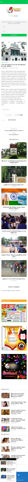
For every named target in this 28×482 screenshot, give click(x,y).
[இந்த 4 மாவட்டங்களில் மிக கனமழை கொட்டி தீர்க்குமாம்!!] (3, 470)
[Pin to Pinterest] (20, 115)
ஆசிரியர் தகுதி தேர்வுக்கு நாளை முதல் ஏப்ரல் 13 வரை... (11, 463)
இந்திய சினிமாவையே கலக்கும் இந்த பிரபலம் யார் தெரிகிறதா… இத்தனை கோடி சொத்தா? (17, 395)
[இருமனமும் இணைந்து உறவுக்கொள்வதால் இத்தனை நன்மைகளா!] (5, 440)
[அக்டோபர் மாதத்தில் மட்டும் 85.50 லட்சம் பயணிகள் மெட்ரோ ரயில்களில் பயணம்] (3, 476)
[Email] (16, 15)
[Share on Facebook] (17, 115)
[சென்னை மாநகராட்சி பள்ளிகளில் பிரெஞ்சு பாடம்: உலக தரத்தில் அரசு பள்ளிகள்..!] (14, 220)
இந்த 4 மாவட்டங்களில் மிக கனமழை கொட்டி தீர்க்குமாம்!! (11, 469)
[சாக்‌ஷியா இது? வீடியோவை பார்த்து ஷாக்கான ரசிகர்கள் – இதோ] (5, 404)
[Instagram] (12, 15)
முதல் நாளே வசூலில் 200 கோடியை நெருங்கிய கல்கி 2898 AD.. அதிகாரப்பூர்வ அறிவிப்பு (18, 412)
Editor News (5, 68)
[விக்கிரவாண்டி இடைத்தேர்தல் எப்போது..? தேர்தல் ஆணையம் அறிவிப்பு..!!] (14, 196)
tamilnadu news (5, 109)
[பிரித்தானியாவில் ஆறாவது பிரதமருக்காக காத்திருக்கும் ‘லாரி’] (5, 429)
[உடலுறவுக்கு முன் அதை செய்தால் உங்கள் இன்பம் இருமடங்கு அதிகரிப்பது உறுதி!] (5, 457)
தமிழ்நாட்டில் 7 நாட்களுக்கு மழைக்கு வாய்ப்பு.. (14, 184)
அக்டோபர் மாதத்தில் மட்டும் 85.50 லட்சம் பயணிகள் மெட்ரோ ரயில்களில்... (11, 477)
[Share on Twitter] (18, 115)
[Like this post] (16, 115)
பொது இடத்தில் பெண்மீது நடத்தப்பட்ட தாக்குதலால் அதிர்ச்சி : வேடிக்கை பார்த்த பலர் (18, 420)
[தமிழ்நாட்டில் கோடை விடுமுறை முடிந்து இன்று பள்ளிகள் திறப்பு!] (14, 244)
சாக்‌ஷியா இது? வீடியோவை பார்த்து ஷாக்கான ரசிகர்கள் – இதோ (18, 402)
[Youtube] (14, 15)
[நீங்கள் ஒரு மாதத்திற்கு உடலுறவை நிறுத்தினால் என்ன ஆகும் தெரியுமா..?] (5, 449)
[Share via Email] (21, 115)
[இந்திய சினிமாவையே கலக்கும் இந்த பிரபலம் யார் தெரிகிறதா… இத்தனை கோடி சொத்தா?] (5, 395)
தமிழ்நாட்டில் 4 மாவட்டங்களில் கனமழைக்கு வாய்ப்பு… (14, 278)
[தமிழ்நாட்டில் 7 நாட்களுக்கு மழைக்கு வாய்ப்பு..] (14, 174)
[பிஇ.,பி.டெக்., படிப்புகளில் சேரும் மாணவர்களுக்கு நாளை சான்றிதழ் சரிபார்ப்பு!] (14, 150)
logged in (9, 290)
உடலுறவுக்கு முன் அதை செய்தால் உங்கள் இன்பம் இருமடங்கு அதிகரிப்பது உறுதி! (18, 457)
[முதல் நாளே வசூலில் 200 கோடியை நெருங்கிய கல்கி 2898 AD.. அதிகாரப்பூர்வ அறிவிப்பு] (5, 412)
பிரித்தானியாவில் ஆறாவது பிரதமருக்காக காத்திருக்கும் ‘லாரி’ (18, 427)
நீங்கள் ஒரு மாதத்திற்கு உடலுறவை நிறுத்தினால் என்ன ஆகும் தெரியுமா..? (18, 448)
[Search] (26, 2)
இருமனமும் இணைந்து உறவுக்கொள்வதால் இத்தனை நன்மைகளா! (17, 440)
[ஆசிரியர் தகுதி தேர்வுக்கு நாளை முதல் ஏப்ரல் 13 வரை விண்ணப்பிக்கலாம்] (3, 463)
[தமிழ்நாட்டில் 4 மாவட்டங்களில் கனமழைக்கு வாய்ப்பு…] (14, 268)
